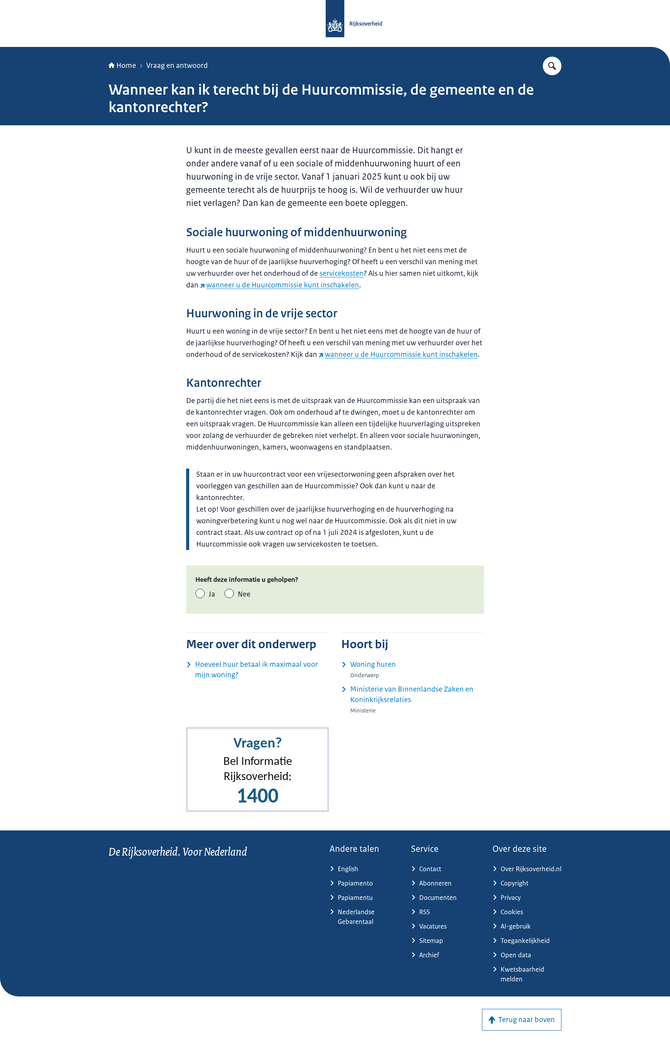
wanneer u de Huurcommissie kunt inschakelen (282, 285)
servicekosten (341, 273)
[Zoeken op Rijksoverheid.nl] (552, 66)
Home (126, 65)
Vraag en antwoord (177, 65)
